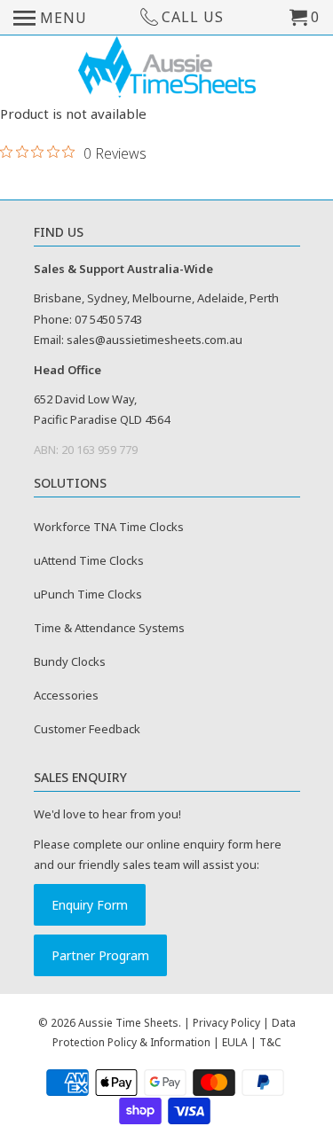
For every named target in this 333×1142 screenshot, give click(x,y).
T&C (270, 1042)
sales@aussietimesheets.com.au (154, 340)
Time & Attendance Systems (109, 628)
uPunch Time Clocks (88, 594)
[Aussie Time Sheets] (167, 68)
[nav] (50, 17)
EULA (235, 1042)
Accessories (66, 695)
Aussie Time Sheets (128, 1022)
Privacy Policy (226, 1022)
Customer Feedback (87, 729)
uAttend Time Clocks (89, 560)
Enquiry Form (90, 904)
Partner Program (100, 955)
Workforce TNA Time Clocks (109, 527)
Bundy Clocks (70, 661)
